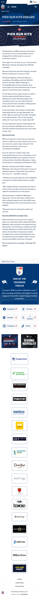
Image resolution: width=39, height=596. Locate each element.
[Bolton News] (19, 555)
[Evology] (19, 478)
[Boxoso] (19, 504)
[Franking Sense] (19, 386)
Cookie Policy (19, 583)
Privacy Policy (19, 586)
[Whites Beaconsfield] (19, 491)
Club (2, 2)
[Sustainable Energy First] (19, 452)
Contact (19, 579)
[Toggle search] (35, 7)
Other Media (24, 594)
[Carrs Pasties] (19, 426)
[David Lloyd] (19, 465)
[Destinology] (19, 516)
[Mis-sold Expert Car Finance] (19, 568)
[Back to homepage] (3, 7)
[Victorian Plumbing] (19, 373)
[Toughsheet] (19, 359)
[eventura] (19, 412)
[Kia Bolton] (19, 439)
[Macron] (19, 399)
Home (7, 11)
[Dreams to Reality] (19, 529)
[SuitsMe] (19, 542)
